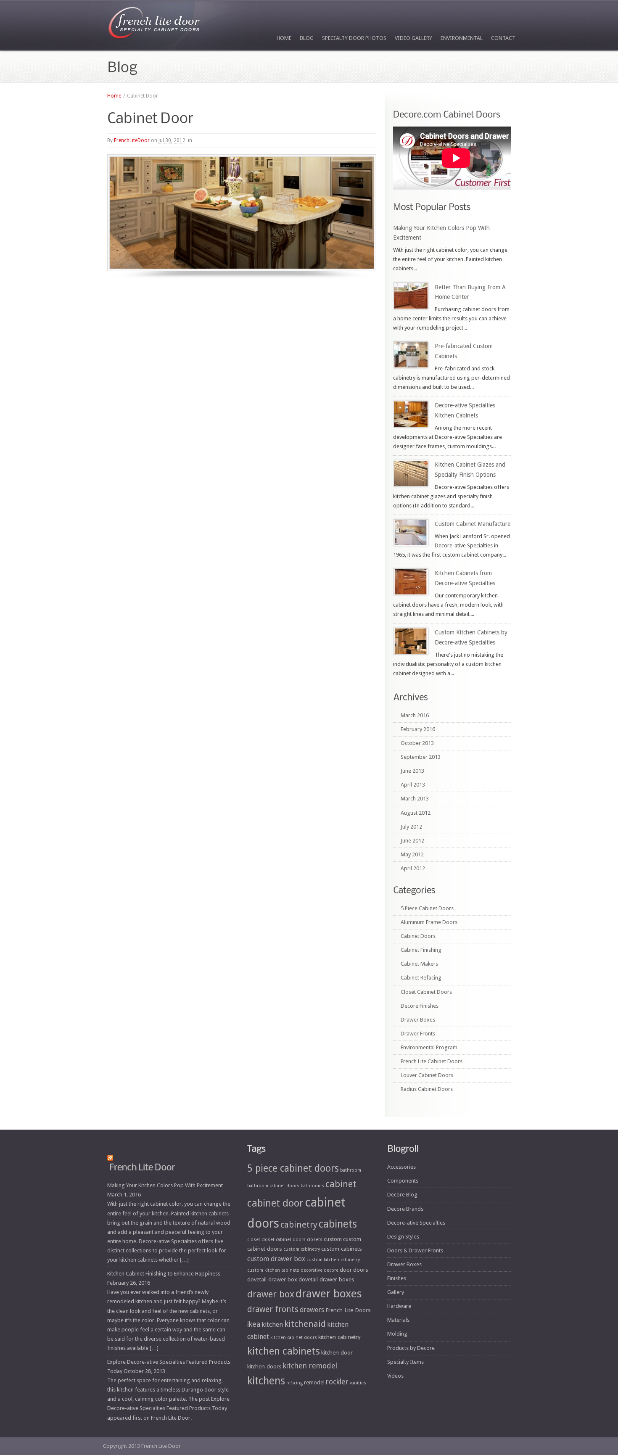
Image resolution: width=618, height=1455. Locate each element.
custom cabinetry (301, 1249)
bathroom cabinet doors (273, 1185)
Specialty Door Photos (354, 38)
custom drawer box (276, 1259)
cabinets (338, 1224)
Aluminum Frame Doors (429, 922)
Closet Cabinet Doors (426, 992)
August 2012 (415, 813)
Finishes (396, 1278)
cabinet (341, 1184)
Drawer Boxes (418, 1020)
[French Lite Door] (154, 25)
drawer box (270, 1294)
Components (402, 1181)
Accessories (401, 1167)
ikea (253, 1324)
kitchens (266, 1381)
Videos (395, 1376)
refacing (294, 1383)
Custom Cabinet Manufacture (472, 523)
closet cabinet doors (283, 1239)
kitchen (272, 1324)
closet (253, 1239)
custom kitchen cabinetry (333, 1259)
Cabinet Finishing (421, 950)
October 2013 (417, 743)
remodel (314, 1382)
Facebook (394, 1402)
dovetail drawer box (272, 1279)
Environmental (462, 38)
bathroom (350, 1170)
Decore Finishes (419, 1006)
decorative (311, 1270)
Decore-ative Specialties (416, 1223)
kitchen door (337, 1352)
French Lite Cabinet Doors (431, 1061)
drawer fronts (272, 1309)
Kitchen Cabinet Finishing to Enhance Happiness (163, 1273)
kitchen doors (264, 1366)
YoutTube (453, 1402)
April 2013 (413, 785)
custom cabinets (341, 1248)
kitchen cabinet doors (293, 1337)
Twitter (413, 1402)
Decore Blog (402, 1194)
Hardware (399, 1306)
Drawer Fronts (418, 1033)
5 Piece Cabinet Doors (427, 908)
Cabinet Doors (418, 936)
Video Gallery (413, 38)
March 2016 (415, 715)
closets (314, 1239)
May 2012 (412, 854)
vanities (358, 1383)
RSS (492, 1402)
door (346, 1269)
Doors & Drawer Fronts (415, 1250)
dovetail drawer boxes (326, 1279)
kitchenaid (305, 1324)
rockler (337, 1382)
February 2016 (418, 729)
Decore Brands (405, 1209)
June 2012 (412, 840)
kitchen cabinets (283, 1351)
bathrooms (312, 1185)
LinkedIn (473, 1402)
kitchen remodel (310, 1366)
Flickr (433, 1402)
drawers (312, 1310)
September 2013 (421, 757)
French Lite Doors (348, 1310)
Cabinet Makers (419, 964)
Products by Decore (411, 1348)
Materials (398, 1320)
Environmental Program (429, 1047)
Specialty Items (405, 1362)
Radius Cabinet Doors (427, 1089)
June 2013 (412, 771)
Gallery (395, 1292)
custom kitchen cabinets (273, 1270)
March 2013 (415, 798)
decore (331, 1270)
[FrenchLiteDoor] (142, 1166)
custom (333, 1239)
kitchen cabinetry (339, 1337)
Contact (503, 38)
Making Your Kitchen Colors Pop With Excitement (165, 1185)
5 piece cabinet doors (293, 1168)
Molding (397, 1334)
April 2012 (413, 868)
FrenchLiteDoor (132, 140)
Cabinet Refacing (421, 977)
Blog (307, 38)
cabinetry (298, 1225)
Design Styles (403, 1236)
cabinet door (275, 1203)
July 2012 (411, 827)
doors (360, 1269)
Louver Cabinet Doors (427, 1075)
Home (284, 38)
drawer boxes (329, 1293)
